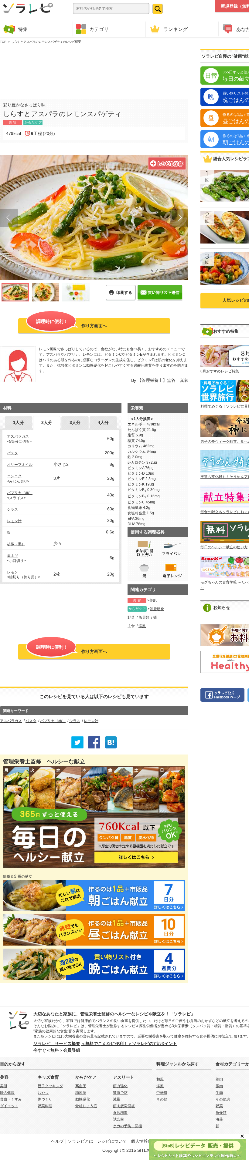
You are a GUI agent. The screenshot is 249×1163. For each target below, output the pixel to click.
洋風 (142, 626)
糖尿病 (80, 1093)
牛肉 (219, 1093)
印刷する (124, 292)
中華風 (161, 1093)
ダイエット (9, 1106)
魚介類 (221, 1113)
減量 (116, 1099)
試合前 (118, 1119)
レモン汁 (14, 521)
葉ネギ (12, 555)
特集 (23, 29)
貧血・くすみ (11, 1099)
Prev (9, 218)
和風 (160, 1079)
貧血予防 (120, 1093)
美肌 (153, 600)
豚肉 (219, 1086)
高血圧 (80, 1086)
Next (179, 218)
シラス (12, 509)
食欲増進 (120, 1113)
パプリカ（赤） (19, 493)
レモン (12, 572)
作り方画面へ (71, 323)
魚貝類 (143, 617)
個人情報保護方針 (148, 1141)
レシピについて (112, 1141)
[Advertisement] (94, 70)
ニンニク (14, 476)
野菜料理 (45, 1106)
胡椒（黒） (16, 544)
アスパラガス (18, 436)
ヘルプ (57, 1141)
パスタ (12, 453)
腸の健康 (7, 1093)
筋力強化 (120, 1086)
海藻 (219, 1119)
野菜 (131, 617)
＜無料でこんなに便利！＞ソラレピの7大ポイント (129, 1043)
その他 (161, 1099)
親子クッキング (50, 1086)
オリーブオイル (19, 464)
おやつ (43, 1093)
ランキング (175, 29)
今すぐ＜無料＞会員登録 (56, 1050)
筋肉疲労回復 (124, 1106)
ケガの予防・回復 (127, 1126)
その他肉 (223, 1099)
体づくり (45, 1099)
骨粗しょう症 (86, 1106)
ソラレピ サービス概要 (56, 1043)
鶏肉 (219, 1079)
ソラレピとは (80, 1141)
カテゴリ (99, 29)
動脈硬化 (157, 609)
